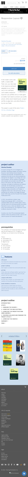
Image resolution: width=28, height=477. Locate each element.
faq (2, 441)
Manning (3, 392)
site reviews (5, 414)
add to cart (14, 68)
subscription (22, 7)
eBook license (4, 456)
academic (3, 420)
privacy (3, 453)
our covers (3, 405)
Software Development (10, 45)
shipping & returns (5, 438)
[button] (1, 11)
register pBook (4, 435)
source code (4, 458)
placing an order (5, 436)
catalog (5, 7)
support (3, 444)
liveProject (3, 399)
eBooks (3, 402)
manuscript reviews (5, 425)
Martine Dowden (6, 41)
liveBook (16, 7)
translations (4, 459)
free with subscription (14, 73)
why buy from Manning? (7, 440)
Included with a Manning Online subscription (11, 44)
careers (3, 423)
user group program (6, 415)
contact (3, 443)
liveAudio (3, 400)
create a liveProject (5, 418)
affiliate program (5, 426)
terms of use (4, 454)
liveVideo (3, 397)
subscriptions (4, 404)
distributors (4, 422)
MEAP (11, 7)
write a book (4, 417)
